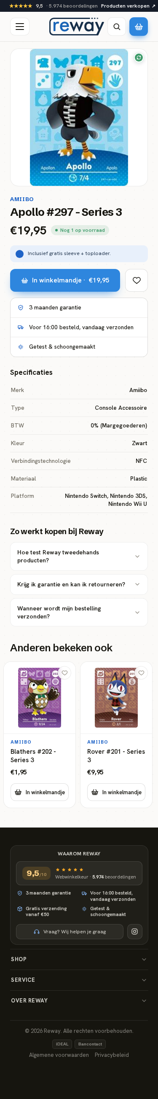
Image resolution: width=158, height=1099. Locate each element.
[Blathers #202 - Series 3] (39, 735)
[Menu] (19, 26)
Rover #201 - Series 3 (116, 756)
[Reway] (76, 26)
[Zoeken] (116, 26)
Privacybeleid (112, 1055)
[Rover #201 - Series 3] (116, 735)
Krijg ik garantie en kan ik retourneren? (71, 584)
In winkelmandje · (71, 280)
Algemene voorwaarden (59, 1055)
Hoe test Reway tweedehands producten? (58, 556)
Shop (19, 959)
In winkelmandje (45, 792)
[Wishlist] (136, 280)
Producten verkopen (128, 6)
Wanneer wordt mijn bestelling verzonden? (59, 612)
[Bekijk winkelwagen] (138, 26)
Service (23, 979)
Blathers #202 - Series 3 (33, 756)
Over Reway (29, 1000)
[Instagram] (134, 931)
